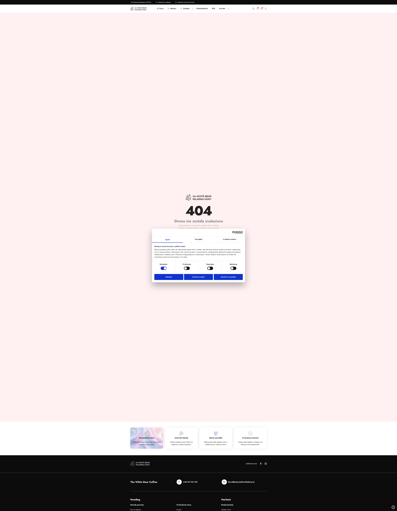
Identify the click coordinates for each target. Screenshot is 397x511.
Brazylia (179, 510)
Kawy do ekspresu (135, 510)
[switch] (187, 268)
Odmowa (169, 277)
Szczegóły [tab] (198, 239)
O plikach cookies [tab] (229, 239)
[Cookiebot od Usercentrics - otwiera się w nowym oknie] (234, 232)
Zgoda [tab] (167, 239)
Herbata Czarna (226, 510)
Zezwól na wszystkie (228, 277)
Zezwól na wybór (198, 277)
